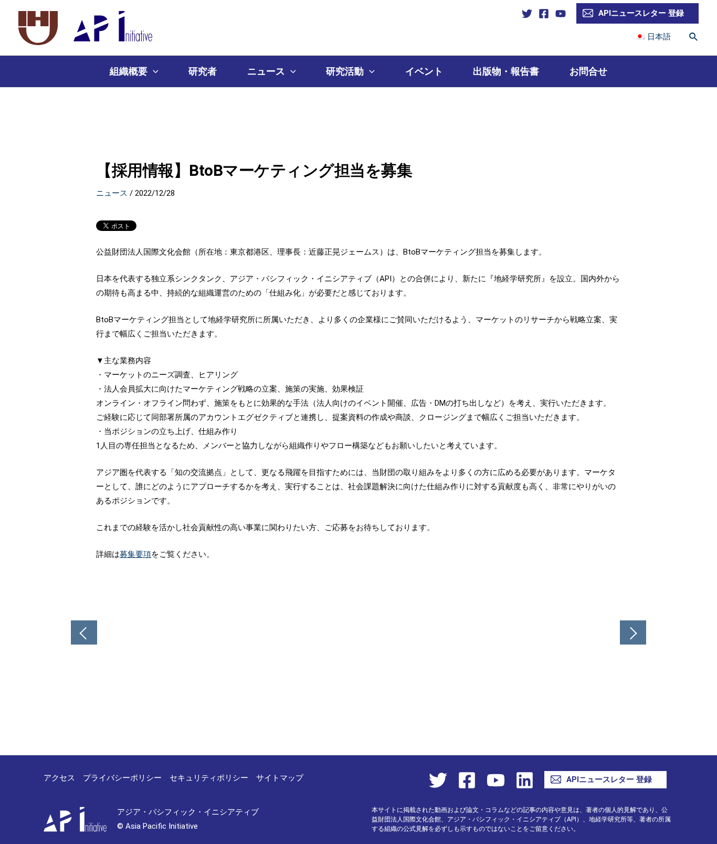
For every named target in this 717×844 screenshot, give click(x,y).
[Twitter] (527, 13)
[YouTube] (560, 13)
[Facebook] (544, 13)
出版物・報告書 (506, 71)
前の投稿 (84, 633)
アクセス (59, 778)
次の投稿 (633, 633)
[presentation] (153, 71)
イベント (424, 71)
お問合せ (588, 71)
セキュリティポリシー (209, 778)
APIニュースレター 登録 (641, 13)
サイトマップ (279, 778)
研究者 (202, 71)
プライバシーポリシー (122, 778)
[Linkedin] (524, 780)
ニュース (266, 71)
